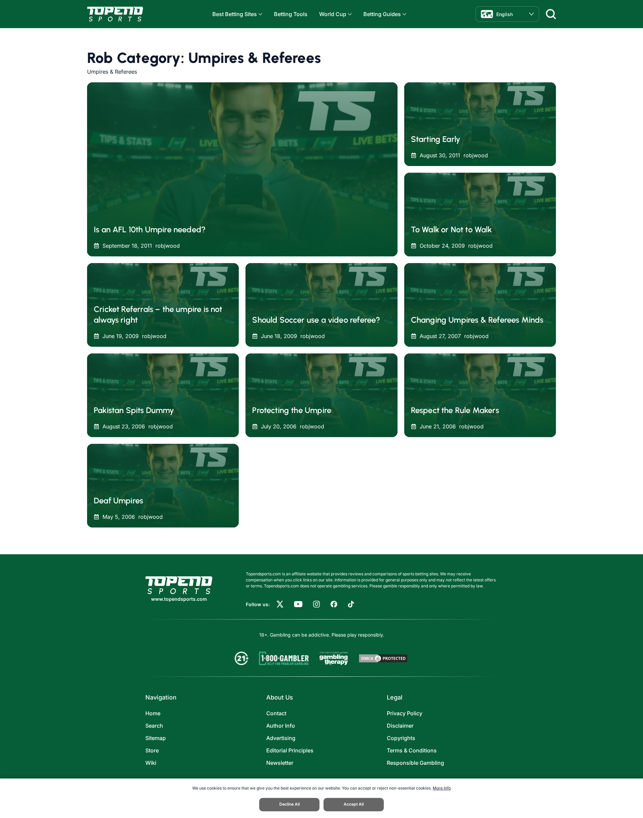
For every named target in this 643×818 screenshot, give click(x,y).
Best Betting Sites (234, 14)
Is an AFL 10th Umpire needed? (150, 229)
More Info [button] (442, 788)
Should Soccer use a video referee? (316, 320)
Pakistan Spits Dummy (134, 410)
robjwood (167, 245)
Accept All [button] (354, 804)
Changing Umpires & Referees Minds (477, 320)
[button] (259, 14)
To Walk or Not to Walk (451, 229)
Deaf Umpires (118, 500)
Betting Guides (382, 14)
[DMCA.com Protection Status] (383, 658)
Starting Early (435, 139)
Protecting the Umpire (291, 410)
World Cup (332, 14)
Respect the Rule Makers (455, 410)
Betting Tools (290, 14)
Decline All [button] (289, 804)
